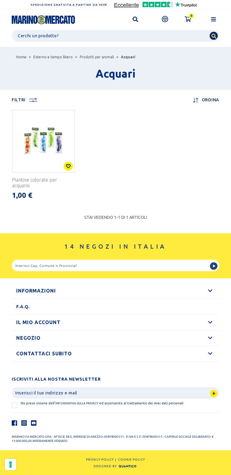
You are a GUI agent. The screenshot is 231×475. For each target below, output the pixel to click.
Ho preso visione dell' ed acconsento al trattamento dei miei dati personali (102, 403)
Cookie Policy (131, 459)
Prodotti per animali (97, 57)
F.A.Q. (23, 306)
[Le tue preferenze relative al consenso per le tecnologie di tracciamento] (10, 464)
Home (21, 57)
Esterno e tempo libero (53, 57)
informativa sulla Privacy (76, 403)
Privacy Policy (100, 459)
